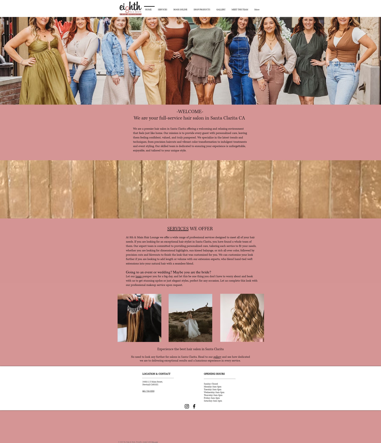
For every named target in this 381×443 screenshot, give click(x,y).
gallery (217, 357)
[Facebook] (194, 406)
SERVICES (178, 229)
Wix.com (154, 442)
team (139, 276)
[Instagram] (187, 406)
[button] (190, 61)
